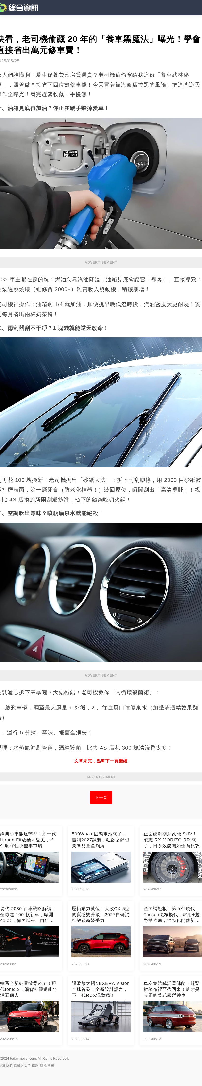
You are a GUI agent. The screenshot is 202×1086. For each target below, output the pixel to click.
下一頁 (101, 797)
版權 (51, 1065)
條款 (35, 1065)
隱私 (43, 1065)
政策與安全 (22, 1065)
